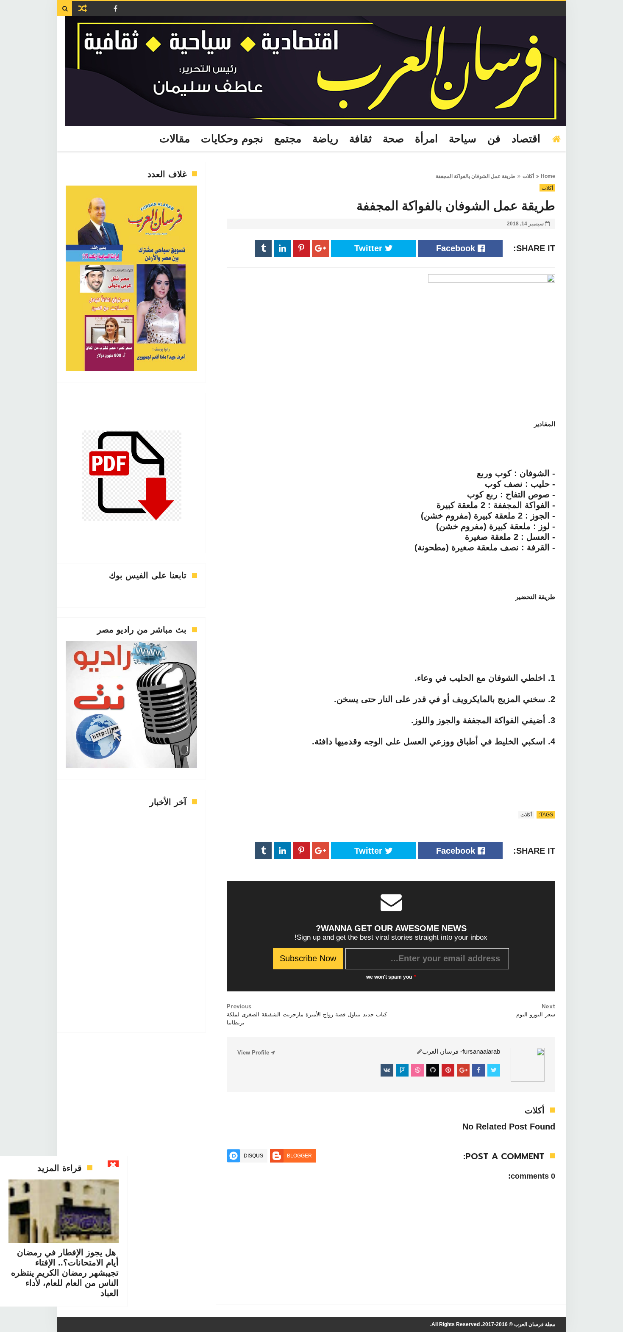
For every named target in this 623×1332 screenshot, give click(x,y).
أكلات (528, 176)
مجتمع (287, 139)
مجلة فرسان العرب (534, 1324)
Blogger (299, 1156)
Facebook (457, 248)
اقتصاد (526, 139)
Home (548, 176)
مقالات (174, 139)
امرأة (426, 139)
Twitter (369, 248)
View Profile (254, 1052)
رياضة (325, 139)
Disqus (253, 1156)
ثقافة (360, 139)
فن (494, 139)
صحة (393, 139)
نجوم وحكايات (232, 139)
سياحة (462, 139)
